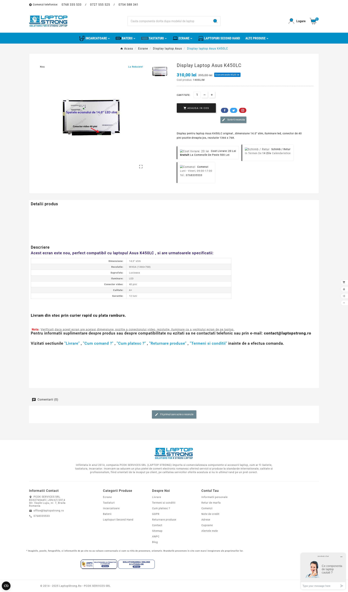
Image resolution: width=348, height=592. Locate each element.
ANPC (156, 536)
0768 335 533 (72, 4)
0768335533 (194, 175)
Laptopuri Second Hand (118, 519)
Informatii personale (214, 497)
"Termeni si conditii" (208, 343)
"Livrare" (72, 343)
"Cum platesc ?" (131, 343)
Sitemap (157, 530)
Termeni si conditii (163, 502)
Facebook (224, 110)
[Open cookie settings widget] (6, 585)
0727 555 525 (100, 4)
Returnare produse (164, 519)
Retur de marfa (211, 502)
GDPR (156, 514)
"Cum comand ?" (98, 343)
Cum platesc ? (161, 508)
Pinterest (242, 110)
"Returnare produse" (168, 343)
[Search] (215, 21)
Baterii (107, 514)
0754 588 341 (128, 4)
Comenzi (206, 508)
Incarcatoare (111, 508)
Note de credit (210, 514)
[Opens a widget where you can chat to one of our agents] (323, 571)
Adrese (205, 519)
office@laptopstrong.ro (49, 510)
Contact (157, 525)
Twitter (233, 110)
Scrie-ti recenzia (236, 119)
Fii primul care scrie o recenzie (176, 414)
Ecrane (107, 497)
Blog (155, 542)
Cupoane (207, 525)
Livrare (156, 497)
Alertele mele (209, 530)
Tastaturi (109, 502)
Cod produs (38, 211)
